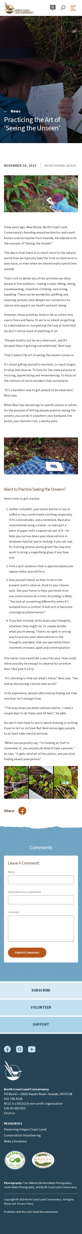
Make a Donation (15, 1141)
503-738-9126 (13, 1099)
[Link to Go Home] (13, 1079)
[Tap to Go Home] (19, 8)
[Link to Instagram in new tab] (19, 1052)
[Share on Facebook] (22, 811)
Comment (14, 912)
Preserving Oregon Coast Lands (25, 1129)
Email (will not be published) (24, 892)
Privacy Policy (25, 1204)
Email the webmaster (45, 1212)
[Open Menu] (74, 8)
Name (11, 872)
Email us (9, 1113)
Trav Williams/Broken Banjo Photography (47, 1183)
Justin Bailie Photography (19, 1187)
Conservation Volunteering (22, 1135)
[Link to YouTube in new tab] (31, 1051)
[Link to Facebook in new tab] (7, 1052)
